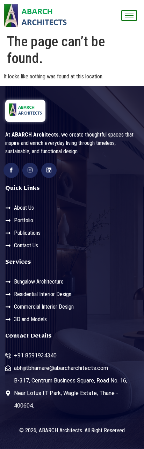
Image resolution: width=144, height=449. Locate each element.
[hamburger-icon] (129, 15)
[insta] (30, 170)
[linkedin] (49, 170)
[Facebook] (11, 170)
